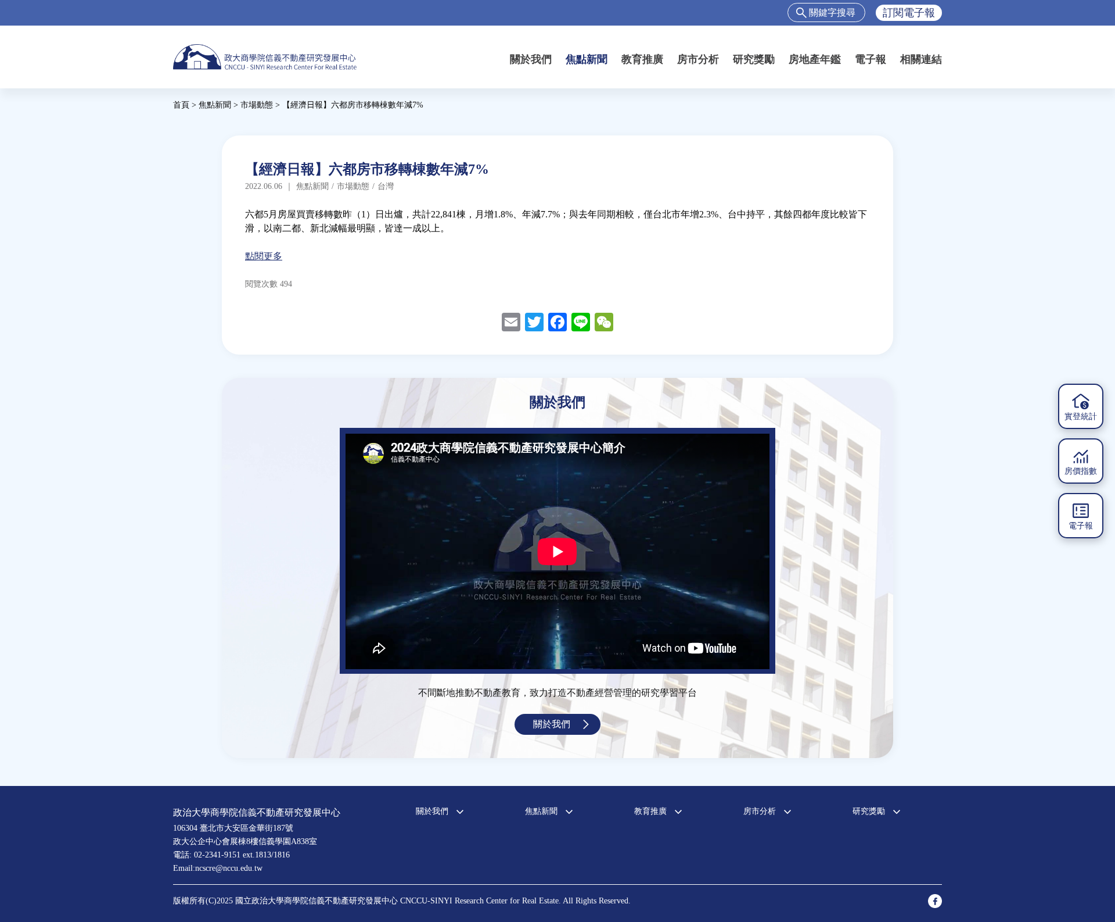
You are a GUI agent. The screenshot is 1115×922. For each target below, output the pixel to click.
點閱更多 (263, 256)
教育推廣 (642, 59)
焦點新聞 (586, 59)
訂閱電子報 (909, 13)
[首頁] (265, 56)
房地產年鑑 (815, 59)
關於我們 (531, 59)
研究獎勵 (754, 59)
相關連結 (921, 59)
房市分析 (698, 59)
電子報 (870, 59)
